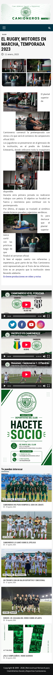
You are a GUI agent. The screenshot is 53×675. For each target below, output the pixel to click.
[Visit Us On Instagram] (40, 324)
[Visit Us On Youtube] (31, 324)
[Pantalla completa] (48, 316)
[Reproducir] (4, 316)
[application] (26, 304)
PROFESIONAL (20, 499)
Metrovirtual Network (35, 668)
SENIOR (13, 612)
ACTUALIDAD (7, 537)
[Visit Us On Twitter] (12, 324)
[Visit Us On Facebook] (21, 324)
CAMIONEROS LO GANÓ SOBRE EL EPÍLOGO (19, 543)
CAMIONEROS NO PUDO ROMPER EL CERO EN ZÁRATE (23, 505)
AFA (4, 499)
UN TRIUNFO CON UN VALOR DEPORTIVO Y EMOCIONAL (24, 580)
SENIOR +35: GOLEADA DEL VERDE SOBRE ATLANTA (22, 618)
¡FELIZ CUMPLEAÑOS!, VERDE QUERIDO (18, 656)
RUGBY (4, 34)
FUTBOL (10, 499)
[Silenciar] (44, 316)
